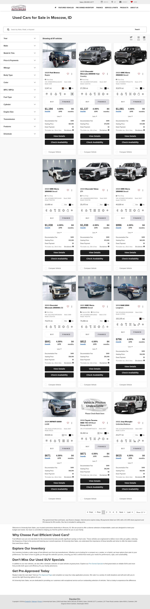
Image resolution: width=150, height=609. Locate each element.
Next (121, 512)
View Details (59, 136)
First (90, 512)
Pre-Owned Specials (96, 563)
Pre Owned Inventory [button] (85, 7)
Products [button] (124, 7)
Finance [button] (99, 7)
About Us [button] (134, 7)
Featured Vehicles (66, 7)
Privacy (40, 601)
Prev (98, 512)
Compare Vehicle (55, 152)
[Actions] (72, 74)
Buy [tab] (52, 102)
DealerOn (28, 601)
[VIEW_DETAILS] (94, 404)
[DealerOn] (74, 599)
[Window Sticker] (72, 94)
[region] (59, 123)
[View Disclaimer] (65, 94)
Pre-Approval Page (45, 575)
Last (129, 512)
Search (137, 29)
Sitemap (34, 601)
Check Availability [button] (59, 142)
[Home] (55, 7)
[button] (73, 55)
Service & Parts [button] (111, 7)
